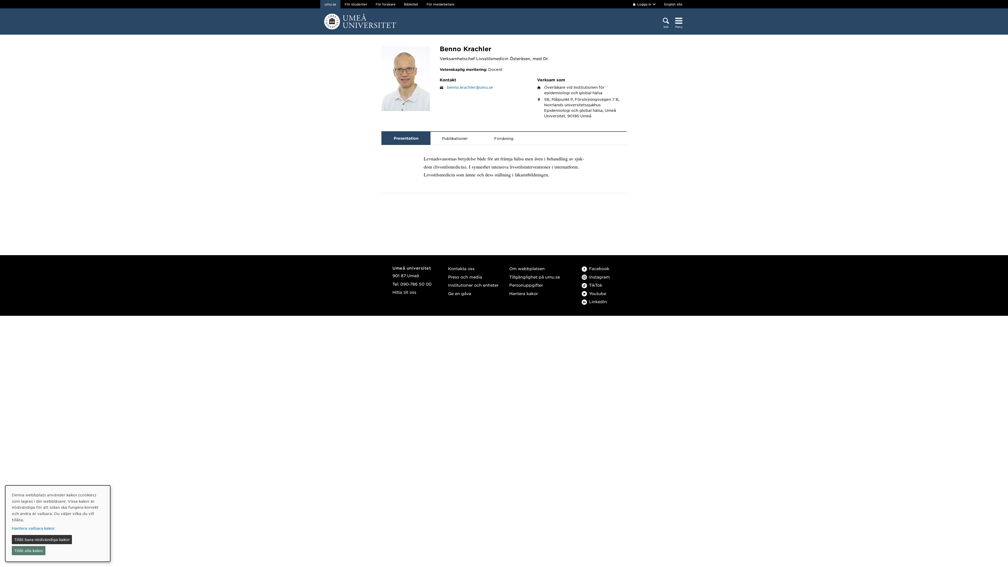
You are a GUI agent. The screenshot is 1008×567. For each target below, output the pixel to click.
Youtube (597, 293)
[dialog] (57, 523)
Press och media (465, 276)
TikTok (595, 284)
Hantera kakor (523, 293)
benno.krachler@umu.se (470, 87)
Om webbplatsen (527, 268)
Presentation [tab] (406, 138)
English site (673, 4)
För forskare (386, 4)
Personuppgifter (526, 284)
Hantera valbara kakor (33, 528)
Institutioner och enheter (473, 284)
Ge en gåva (459, 293)
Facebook (599, 268)
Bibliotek (411, 4)
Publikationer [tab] (455, 138)
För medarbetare (440, 4)
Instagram (599, 276)
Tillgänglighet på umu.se (534, 276)
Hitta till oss (404, 292)
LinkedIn (598, 301)
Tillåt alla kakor (28, 550)
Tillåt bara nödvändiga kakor (42, 539)
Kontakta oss (461, 268)
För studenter (356, 4)
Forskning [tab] (503, 138)
